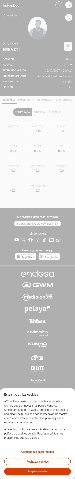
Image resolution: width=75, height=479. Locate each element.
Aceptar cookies (37, 471)
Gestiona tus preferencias (37, 452)
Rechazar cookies (38, 461)
